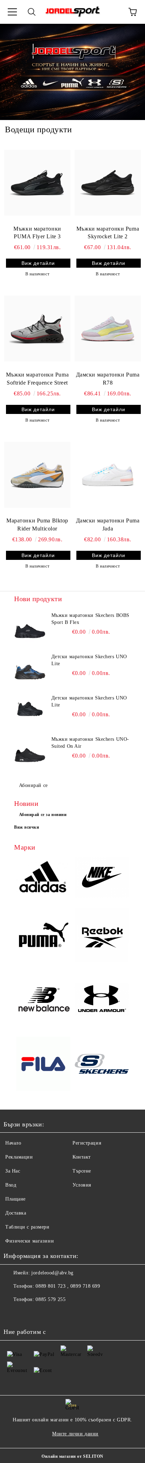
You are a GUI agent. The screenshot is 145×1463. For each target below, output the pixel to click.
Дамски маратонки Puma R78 (108, 379)
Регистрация (86, 1143)
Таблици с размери (27, 1227)
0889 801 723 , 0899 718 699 (68, 1286)
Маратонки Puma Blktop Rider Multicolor (37, 525)
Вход (10, 1185)
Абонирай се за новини (43, 814)
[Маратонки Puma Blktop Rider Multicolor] (37, 474)
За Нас (12, 1171)
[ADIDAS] (43, 878)
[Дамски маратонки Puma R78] (108, 328)
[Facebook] (12, 1313)
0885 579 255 (50, 1299)
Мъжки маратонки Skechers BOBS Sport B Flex (90, 619)
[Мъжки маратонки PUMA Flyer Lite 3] (37, 182)
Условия (81, 1185)
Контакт (81, 1157)
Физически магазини (29, 1241)
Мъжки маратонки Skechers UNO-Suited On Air (90, 743)
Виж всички (26, 827)
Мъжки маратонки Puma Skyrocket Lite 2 (107, 233)
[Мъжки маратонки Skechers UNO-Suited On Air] (30, 751)
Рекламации (19, 1157)
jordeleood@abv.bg (52, 1272)
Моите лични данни (75, 1433)
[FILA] (43, 1065)
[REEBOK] (102, 936)
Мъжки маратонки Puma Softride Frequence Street (37, 379)
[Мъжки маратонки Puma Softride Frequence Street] (37, 328)
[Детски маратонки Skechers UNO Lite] (30, 669)
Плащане (15, 1199)
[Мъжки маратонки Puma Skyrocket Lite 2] (108, 182)
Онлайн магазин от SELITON (72, 1456)
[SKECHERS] (102, 1065)
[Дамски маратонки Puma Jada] (108, 474)
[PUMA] (43, 935)
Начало (13, 1143)
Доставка (15, 1213)
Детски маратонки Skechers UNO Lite (89, 660)
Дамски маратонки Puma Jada (108, 525)
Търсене (81, 1171)
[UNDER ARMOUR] (102, 1000)
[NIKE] (102, 878)
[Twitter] (28, 1313)
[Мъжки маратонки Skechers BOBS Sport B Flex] (30, 627)
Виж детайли (38, 263)
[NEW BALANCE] (43, 1000)
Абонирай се (33, 785)
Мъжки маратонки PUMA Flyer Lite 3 (37, 233)
